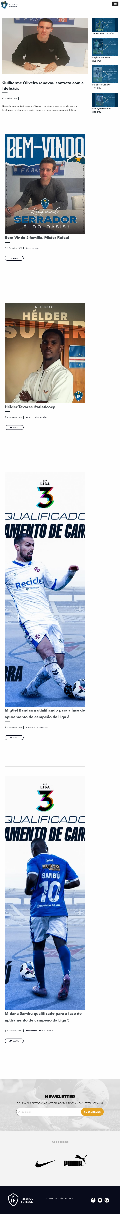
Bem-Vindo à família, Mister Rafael (37, 237)
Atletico (30, 417)
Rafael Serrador (33, 248)
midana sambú (46, 1030)
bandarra (31, 727)
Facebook (93, 1200)
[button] (115, 4)
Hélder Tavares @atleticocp (30, 407)
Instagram (100, 1200)
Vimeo (107, 1200)
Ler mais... (14, 258)
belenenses (43, 727)
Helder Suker (41, 417)
